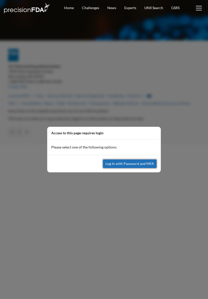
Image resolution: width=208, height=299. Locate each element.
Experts (130, 8)
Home (69, 8)
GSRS (175, 8)
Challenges (90, 8)
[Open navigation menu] (199, 8)
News (111, 8)
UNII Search (153, 8)
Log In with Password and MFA (130, 163)
